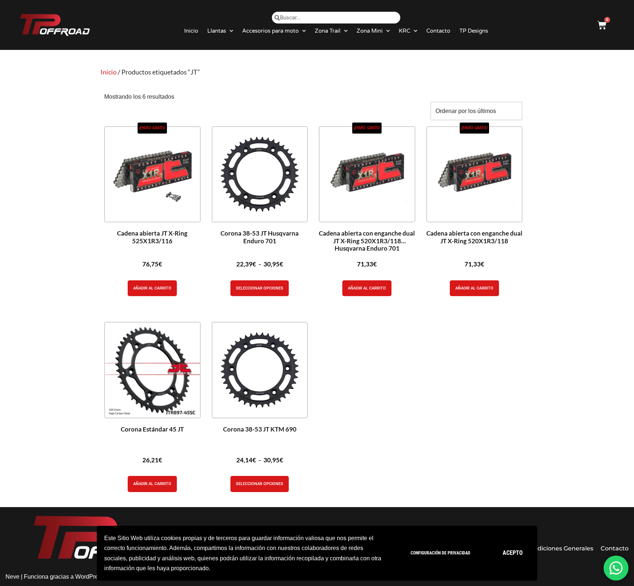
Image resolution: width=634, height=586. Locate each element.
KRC (404, 31)
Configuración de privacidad (440, 553)
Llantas (216, 31)
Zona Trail (327, 31)
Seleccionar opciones (259, 288)
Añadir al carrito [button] (152, 288)
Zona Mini (370, 31)
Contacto (438, 31)
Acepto (513, 552)
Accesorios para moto (270, 31)
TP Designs (473, 31)
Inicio (191, 31)
